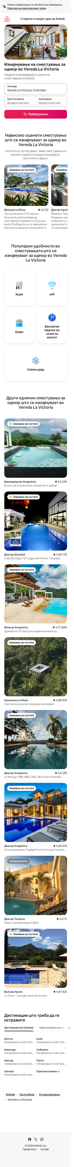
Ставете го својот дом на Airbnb (42, 19)
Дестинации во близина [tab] (18, 1027)
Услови (44, 1149)
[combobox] (35, 90)
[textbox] (20, 103)
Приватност (30, 1149)
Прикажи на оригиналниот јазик (26, 8)
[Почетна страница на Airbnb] (7, 19)
